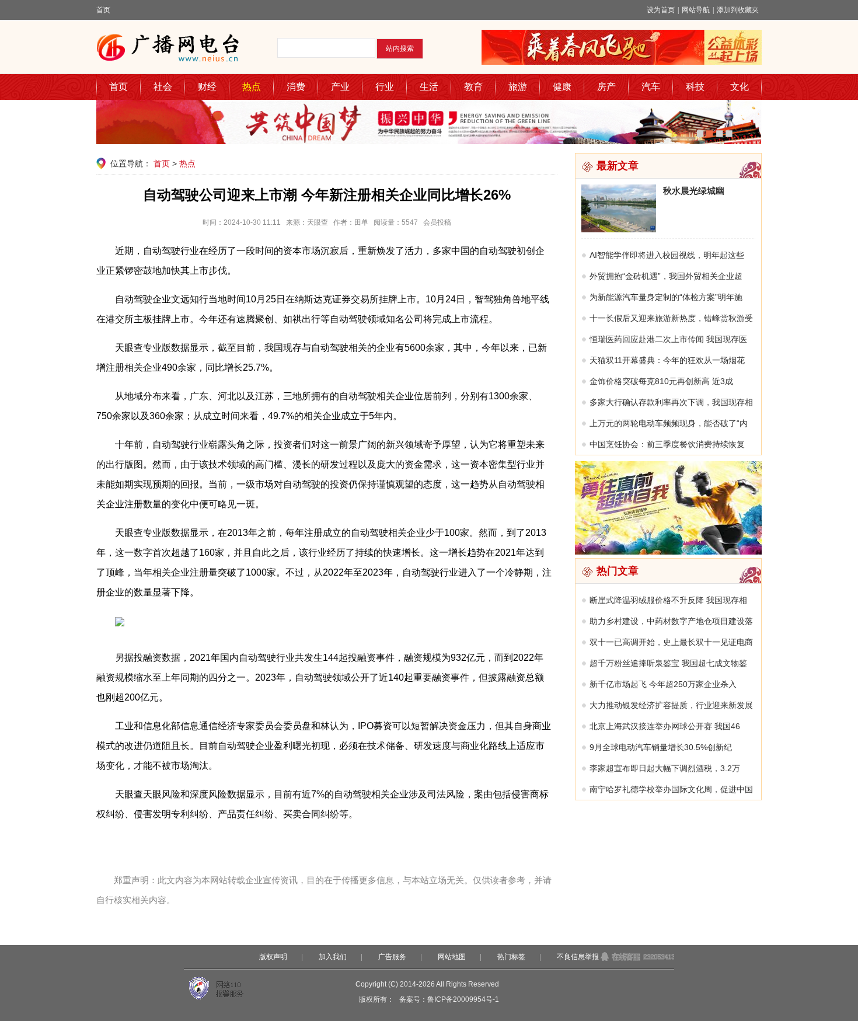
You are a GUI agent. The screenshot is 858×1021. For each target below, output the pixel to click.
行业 (384, 87)
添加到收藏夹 (738, 10)
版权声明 (273, 957)
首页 (103, 10)
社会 (163, 87)
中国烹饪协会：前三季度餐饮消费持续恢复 (667, 444)
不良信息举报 (578, 957)
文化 (739, 87)
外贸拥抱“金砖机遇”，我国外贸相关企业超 (666, 276)
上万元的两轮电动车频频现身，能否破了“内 (669, 423)
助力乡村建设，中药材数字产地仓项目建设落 (671, 621)
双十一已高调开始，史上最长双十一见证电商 (671, 642)
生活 (429, 87)
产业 (340, 87)
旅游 (517, 87)
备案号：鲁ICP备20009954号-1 (449, 999)
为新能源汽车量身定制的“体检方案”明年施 (666, 297)
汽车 (650, 87)
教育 (473, 87)
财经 (207, 87)
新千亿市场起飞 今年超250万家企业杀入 (663, 684)
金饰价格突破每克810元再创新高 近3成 (661, 381)
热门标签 (511, 957)
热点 (251, 87)
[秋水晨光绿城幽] (618, 229)
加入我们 (333, 957)
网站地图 (452, 957)
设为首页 (661, 10)
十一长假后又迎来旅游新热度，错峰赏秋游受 (671, 318)
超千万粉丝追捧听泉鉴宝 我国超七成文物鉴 (668, 663)
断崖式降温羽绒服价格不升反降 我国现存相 (668, 600)
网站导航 (696, 10)
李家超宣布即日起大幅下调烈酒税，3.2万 (665, 768)
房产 (606, 87)
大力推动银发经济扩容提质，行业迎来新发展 (671, 705)
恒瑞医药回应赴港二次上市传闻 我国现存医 (668, 339)
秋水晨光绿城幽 (693, 191)
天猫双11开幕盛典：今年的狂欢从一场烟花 (667, 360)
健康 (562, 87)
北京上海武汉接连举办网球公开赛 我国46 (665, 726)
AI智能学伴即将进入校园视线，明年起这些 (667, 255)
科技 (695, 87)
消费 (296, 87)
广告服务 (392, 957)
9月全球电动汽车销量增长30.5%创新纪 (661, 747)
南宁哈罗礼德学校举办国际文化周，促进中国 (671, 789)
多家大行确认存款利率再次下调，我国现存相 (671, 402)
